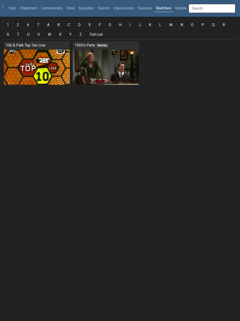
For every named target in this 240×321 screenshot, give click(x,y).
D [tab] (79, 25)
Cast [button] (13, 8)
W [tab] (49, 34)
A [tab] (48, 25)
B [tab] (58, 25)
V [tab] (39, 34)
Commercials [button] (52, 8)
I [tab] (130, 25)
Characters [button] (29, 8)
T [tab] (18, 34)
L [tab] (160, 25)
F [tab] (100, 25)
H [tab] (120, 25)
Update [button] (181, 8)
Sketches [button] (163, 8)
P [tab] (203, 25)
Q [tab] (213, 25)
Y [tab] (70, 34)
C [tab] (69, 25)
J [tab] (140, 25)
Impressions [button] (123, 8)
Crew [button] (70, 8)
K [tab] (150, 25)
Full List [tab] (96, 34)
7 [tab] (38, 25)
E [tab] (90, 25)
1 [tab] (8, 25)
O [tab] (192, 25)
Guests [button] (103, 8)
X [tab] (60, 34)
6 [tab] (28, 25)
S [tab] (8, 34)
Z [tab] (80, 34)
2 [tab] (18, 25)
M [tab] (170, 25)
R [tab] (224, 25)
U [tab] (28, 34)
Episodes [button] (86, 8)
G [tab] (110, 25)
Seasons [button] (145, 8)
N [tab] (181, 25)
